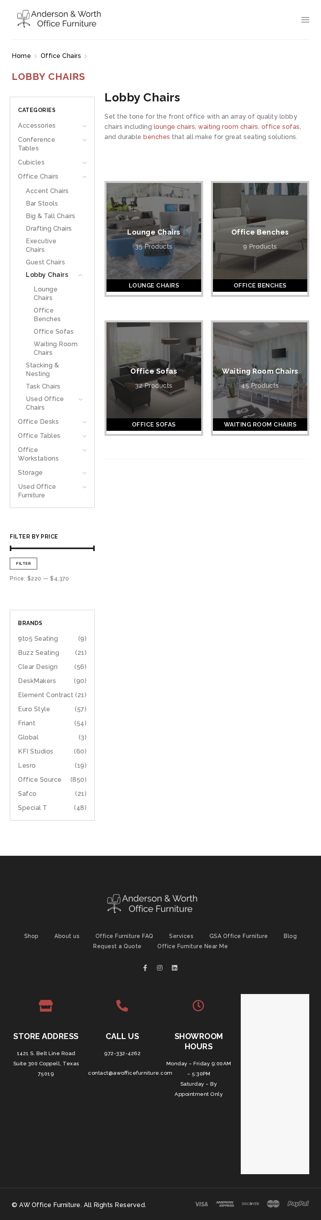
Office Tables (39, 435)
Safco (27, 793)
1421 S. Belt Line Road (46, 1053)
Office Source (40, 779)
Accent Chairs (47, 191)
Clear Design (38, 667)
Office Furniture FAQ (124, 936)
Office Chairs (61, 56)
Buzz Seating (38, 652)
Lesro (27, 765)
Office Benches (260, 232)
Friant (26, 723)
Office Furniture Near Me (192, 946)
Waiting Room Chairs (260, 371)
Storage (30, 472)
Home (21, 56)
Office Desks (38, 421)
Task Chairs (43, 386)
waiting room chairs (228, 126)
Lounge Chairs (153, 232)
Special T (32, 808)
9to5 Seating (38, 638)
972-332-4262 (122, 1053)
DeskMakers (37, 681)
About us (66, 936)
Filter (23, 563)
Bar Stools (42, 203)
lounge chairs (174, 126)
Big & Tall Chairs (51, 216)
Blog (290, 936)
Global (28, 737)
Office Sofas (54, 331)
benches (156, 137)
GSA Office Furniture (238, 936)
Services (181, 936)
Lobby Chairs (47, 274)
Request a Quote (117, 946)
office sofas (280, 126)
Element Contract (45, 695)
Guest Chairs (45, 262)
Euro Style (34, 709)
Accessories (37, 125)
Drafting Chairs (49, 228)
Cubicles (31, 162)
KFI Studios (36, 751)
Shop (31, 936)
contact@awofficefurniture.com (130, 1073)
